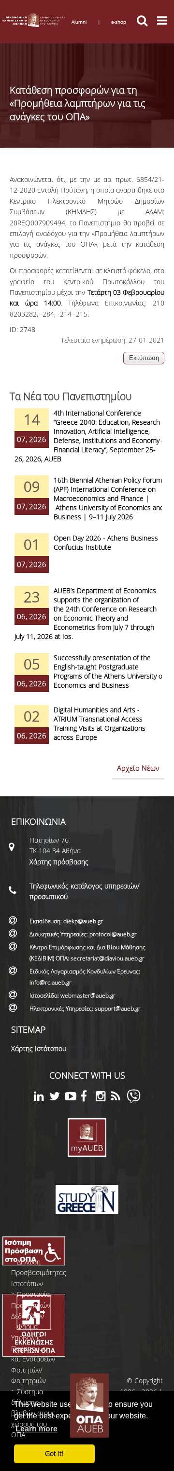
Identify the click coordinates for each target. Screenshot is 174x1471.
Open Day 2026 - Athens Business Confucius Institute (106, 542)
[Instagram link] (103, 1097)
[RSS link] (119, 1097)
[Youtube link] (72, 1097)
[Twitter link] (57, 1097)
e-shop (118, 21)
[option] (87, 441)
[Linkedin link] (41, 1097)
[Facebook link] (88, 1097)
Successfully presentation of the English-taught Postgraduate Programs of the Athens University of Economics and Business (109, 671)
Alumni (79, 21)
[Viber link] (134, 1100)
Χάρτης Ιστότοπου (38, 1048)
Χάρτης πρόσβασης (58, 861)
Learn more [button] (36, 1429)
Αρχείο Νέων (138, 768)
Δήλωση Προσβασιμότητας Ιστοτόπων (38, 1272)
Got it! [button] (54, 1453)
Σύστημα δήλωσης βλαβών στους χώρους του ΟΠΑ (33, 1413)
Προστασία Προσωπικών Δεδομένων (30, 1305)
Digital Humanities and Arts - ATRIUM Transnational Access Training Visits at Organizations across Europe (99, 723)
